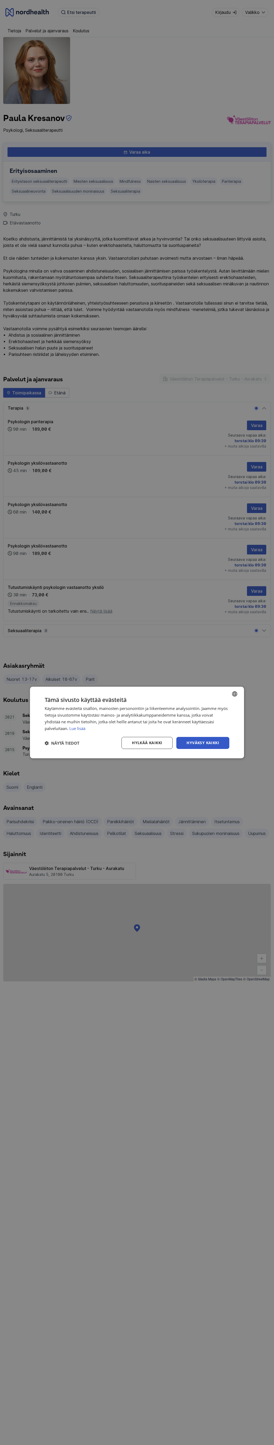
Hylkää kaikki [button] (147, 742)
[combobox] (234, 694)
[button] (62, 743)
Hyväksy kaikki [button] (203, 742)
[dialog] (137, 722)
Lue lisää (77, 728)
